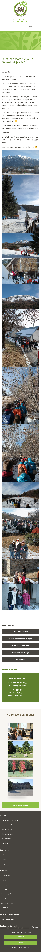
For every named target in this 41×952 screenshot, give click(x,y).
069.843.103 (17, 692)
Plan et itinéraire (6, 843)
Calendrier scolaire (20, 631)
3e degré (3, 864)
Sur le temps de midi (7, 903)
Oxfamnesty (4, 880)
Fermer (34, 927)
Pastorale (4, 889)
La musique (4, 907)
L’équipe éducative (6, 829)
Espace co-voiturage (20, 652)
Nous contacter (5, 838)
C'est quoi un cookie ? (20, 948)
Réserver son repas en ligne (20, 638)
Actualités (20, 659)
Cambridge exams (6, 884)
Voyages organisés (7, 894)
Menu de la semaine (20, 645)
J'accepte (20, 937)
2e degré (3, 859)
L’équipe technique (7, 834)
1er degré (4, 854)
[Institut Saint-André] (20, 9)
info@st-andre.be (15, 695)
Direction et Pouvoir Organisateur (11, 820)
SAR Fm (3, 898)
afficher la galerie (20, 805)
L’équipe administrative (8, 825)
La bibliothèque (6, 875)
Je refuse (20, 942)
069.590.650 (17, 689)
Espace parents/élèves (8, 919)
